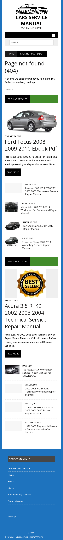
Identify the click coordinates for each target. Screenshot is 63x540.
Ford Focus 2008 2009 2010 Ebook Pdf (31, 145)
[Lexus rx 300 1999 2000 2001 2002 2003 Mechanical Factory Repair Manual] (13, 191)
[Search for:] (26, 89)
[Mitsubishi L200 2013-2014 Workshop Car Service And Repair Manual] (11, 210)
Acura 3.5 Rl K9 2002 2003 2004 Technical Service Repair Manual (25, 316)
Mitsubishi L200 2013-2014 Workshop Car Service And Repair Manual (39, 210)
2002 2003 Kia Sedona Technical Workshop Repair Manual (40, 391)
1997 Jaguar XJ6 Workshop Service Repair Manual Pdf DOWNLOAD (37, 372)
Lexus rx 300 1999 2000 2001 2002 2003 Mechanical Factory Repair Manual (41, 191)
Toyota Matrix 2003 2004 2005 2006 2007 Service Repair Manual (39, 410)
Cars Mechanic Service (19, 468)
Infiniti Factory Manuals (19, 494)
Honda (11, 481)
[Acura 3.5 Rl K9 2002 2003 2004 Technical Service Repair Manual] (31, 296)
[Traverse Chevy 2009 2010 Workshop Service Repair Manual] (12, 245)
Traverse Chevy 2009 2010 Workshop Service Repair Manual (36, 245)
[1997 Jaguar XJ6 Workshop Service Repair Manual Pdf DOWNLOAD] (12, 372)
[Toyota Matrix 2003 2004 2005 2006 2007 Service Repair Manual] (13, 410)
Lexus (11, 474)
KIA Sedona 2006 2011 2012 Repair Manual (38, 227)
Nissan (11, 488)
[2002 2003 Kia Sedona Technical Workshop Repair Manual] (13, 391)
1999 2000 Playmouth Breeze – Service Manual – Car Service (41, 429)
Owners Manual (15, 501)
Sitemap (12, 516)
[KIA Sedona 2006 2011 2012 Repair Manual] (12, 229)
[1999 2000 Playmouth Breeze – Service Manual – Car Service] (13, 429)
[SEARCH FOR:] (31, 42)
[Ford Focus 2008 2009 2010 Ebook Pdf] (31, 132)
